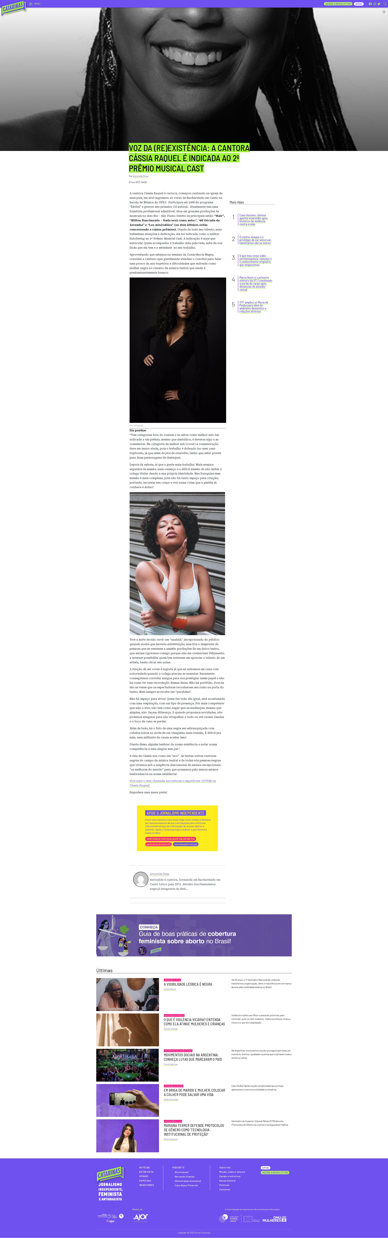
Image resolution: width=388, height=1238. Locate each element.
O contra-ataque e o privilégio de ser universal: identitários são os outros (255, 240)
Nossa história (227, 1180)
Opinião (167, 980)
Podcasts (178, 1167)
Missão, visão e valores (232, 1171)
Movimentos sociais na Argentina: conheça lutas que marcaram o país (193, 1057)
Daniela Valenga (170, 1029)
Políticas (224, 1184)
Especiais (145, 1180)
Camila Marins (170, 989)
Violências (179, 1015)
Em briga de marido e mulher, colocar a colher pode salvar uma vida (194, 1092)
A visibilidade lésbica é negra (188, 984)
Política (176, 980)
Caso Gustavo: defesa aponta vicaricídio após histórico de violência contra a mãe (253, 219)
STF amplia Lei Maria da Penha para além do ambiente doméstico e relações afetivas (253, 306)
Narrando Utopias (185, 1176)
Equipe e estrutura (230, 1176)
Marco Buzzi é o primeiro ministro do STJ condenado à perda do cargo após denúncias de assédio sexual (255, 283)
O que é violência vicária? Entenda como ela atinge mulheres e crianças (194, 1021)
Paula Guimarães (171, 1099)
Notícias (168, 1015)
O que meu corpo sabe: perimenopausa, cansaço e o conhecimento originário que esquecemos (255, 260)
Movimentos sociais (173, 1051)
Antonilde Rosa (140, 176)
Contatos (224, 1189)
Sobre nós (225, 1167)
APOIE (265, 1167)
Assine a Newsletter (338, 3)
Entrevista (146, 1171)
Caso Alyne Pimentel (186, 1185)
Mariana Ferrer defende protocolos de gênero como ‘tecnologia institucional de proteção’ (194, 1129)
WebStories (146, 1184)
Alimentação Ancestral (188, 1180)
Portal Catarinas (171, 1064)
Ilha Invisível (182, 1172)
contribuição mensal (185, 844)
